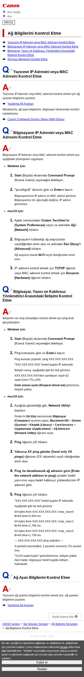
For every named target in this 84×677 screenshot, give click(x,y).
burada (64, 647)
